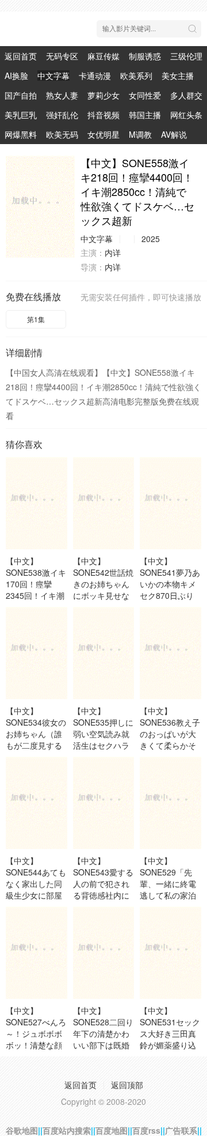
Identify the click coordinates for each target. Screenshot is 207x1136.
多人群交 (186, 95)
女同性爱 (145, 95)
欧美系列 (136, 75)
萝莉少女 (103, 95)
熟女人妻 (62, 95)
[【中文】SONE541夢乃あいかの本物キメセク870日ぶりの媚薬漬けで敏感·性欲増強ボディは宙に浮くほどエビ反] (170, 503)
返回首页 (21, 56)
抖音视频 (103, 115)
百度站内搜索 (67, 1130)
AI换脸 (16, 75)
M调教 (140, 134)
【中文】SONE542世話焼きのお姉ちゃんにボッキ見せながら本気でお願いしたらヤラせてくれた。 (103, 595)
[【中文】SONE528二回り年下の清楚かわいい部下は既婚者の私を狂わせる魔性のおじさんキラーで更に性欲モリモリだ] (104, 953)
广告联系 (181, 1130)
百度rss (146, 1130)
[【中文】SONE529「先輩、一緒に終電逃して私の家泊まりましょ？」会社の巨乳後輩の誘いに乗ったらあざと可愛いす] (170, 803)
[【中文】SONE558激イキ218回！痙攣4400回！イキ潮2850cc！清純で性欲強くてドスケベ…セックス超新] (40, 207)
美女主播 (178, 75)
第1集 (36, 319)
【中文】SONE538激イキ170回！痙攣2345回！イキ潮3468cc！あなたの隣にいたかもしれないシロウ (36, 595)
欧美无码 (62, 134)
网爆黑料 (21, 134)
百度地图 (111, 1130)
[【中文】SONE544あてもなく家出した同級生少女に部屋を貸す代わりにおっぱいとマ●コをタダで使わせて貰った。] (36, 803)
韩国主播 (145, 115)
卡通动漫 (95, 75)
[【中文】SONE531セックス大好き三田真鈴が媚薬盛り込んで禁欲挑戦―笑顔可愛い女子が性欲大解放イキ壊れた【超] (170, 953)
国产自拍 (21, 95)
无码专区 (62, 56)
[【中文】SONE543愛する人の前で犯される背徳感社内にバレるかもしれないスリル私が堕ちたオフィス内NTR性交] (104, 803)
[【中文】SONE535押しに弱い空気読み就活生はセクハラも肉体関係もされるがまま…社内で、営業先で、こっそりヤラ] (104, 653)
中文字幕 (53, 75)
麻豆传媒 (103, 56)
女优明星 (103, 134)
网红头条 (186, 115)
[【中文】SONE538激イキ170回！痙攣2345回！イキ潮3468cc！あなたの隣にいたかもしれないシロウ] (36, 503)
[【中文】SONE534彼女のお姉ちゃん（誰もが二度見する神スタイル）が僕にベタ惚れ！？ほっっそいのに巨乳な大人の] (36, 653)
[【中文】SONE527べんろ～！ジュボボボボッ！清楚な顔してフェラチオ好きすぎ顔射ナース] (36, 953)
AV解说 (174, 134)
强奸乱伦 (62, 115)
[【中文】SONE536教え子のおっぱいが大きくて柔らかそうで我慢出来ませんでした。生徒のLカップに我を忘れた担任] (170, 653)
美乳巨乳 (21, 115)
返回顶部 (127, 1084)
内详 (113, 252)
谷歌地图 (22, 1130)
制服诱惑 (145, 56)
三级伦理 (186, 56)
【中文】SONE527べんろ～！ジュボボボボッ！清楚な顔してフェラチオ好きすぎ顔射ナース (36, 1045)
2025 (150, 238)
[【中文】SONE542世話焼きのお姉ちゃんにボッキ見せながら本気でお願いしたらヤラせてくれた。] (104, 503)
